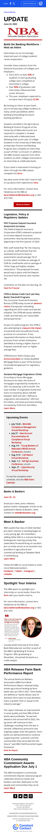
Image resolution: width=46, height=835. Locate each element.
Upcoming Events (17, 417)
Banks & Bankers (14, 491)
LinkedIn (8, 574)
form (20, 173)
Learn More (9, 408)
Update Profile (12, 816)
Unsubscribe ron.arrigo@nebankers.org (23, 813)
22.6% (36, 99)
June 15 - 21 (9, 497)
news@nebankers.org (24, 512)
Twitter (18, 571)
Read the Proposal (11, 288)
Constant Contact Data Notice (28, 816)
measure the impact (32, 328)
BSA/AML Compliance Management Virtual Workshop (24, 427)
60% (30, 74)
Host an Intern (23, 204)
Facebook (8, 571)
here (36, 182)
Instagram (29, 571)
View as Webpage (9, 12)
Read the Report (11, 750)
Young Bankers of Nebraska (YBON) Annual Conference (25, 448)
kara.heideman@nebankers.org (19, 195)
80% (16, 87)
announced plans (12, 358)
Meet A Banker (14, 521)
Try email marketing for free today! (23, 831)
